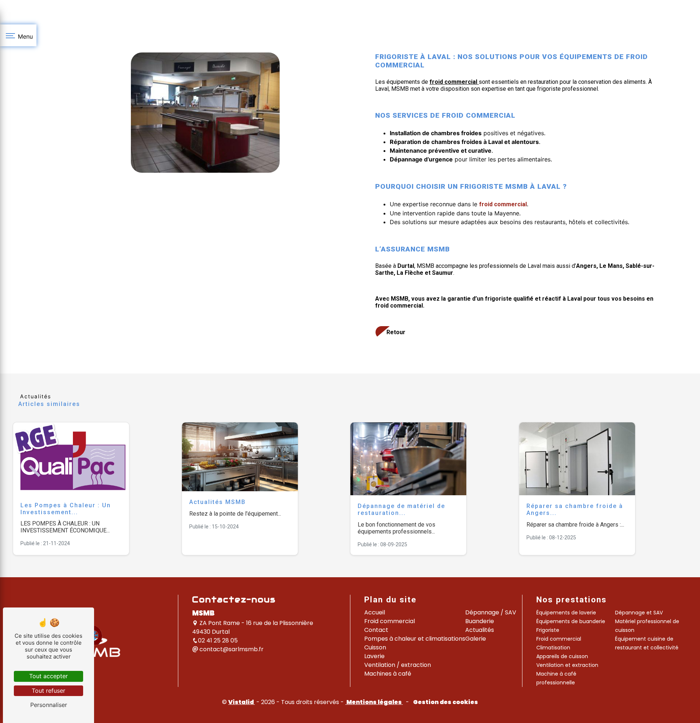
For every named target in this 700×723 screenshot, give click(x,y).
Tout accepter (48, 676)
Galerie (475, 638)
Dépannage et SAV (639, 612)
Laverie (374, 656)
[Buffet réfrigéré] (205, 112)
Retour (395, 332)
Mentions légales (374, 702)
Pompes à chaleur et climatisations (414, 638)
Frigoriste (547, 630)
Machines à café (387, 673)
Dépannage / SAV (490, 612)
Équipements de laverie (566, 612)
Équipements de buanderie (570, 621)
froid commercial (479, 115)
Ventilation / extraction (397, 665)
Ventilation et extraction (567, 665)
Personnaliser (48, 704)
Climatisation (553, 647)
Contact (376, 630)
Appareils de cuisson (562, 656)
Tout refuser (48, 690)
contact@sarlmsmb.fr (231, 649)
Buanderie (479, 621)
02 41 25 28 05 (218, 640)
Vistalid (241, 702)
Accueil (374, 612)
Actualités (479, 630)
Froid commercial (389, 621)
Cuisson (375, 647)
